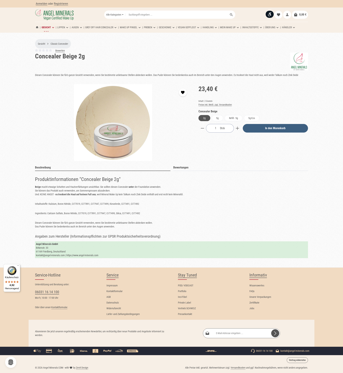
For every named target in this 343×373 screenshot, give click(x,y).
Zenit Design (82, 367)
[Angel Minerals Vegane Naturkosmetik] (37, 27)
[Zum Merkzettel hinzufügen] (183, 92)
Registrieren (61, 3)
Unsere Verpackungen (260, 296)
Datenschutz (112, 302)
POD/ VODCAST (185, 285)
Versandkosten (238, 367)
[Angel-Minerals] (299, 61)
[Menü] (18, 266)
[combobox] (176, 15)
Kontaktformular (59, 307)
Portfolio (182, 291)
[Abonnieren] (275, 333)
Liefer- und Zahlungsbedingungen (123, 314)
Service (112, 275)
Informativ (258, 275)
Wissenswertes (256, 285)
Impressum (112, 285)
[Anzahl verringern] (202, 128)
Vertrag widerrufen (297, 360)
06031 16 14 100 (47, 292)
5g (217, 118)
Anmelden (41, 3)
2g (204, 118)
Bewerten (60, 50)
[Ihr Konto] (287, 15)
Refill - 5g (233, 118)
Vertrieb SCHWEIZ (187, 308)
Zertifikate (254, 302)
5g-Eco (251, 118)
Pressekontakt (185, 314)
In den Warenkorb (275, 128)
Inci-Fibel (182, 296)
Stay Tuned (187, 275)
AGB (108, 296)
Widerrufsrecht (113, 308)
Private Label (184, 302)
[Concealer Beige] (113, 122)
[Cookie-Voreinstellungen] (10, 362)
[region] (113, 122)
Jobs (251, 308)
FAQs (251, 291)
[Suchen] (231, 15)
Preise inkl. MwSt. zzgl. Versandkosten (215, 104)
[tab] (102, 168)
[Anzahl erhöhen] (237, 128)
